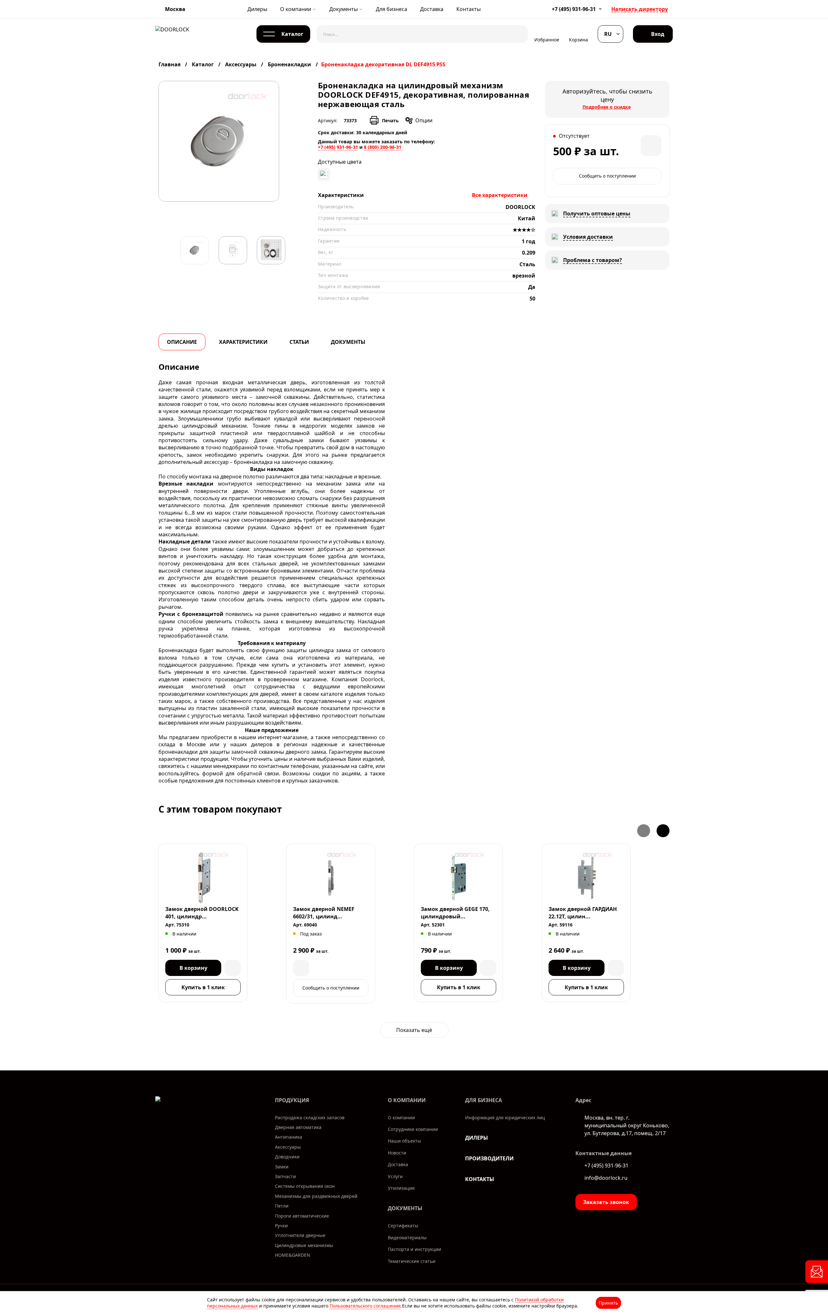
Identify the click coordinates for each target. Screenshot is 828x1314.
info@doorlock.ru (605, 1177)
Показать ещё (414, 1030)
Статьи (299, 341)
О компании (295, 9)
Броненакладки (289, 64)
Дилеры (257, 9)
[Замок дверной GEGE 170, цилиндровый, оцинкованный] (458, 877)
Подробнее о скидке (607, 107)
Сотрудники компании (413, 1129)
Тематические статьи (411, 1261)
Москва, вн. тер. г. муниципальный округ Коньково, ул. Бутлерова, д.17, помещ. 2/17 (626, 1125)
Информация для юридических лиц (505, 1117)
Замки (282, 1167)
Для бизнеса (391, 9)
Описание (182, 341)
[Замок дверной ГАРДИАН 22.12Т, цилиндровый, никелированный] (586, 877)
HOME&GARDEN (292, 1255)
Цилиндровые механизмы (304, 1245)
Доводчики (287, 1157)
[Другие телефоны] (600, 9)
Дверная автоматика (298, 1127)
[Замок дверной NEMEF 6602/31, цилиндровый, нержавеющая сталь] (330, 877)
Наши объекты (404, 1141)
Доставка (431, 9)
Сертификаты (403, 1225)
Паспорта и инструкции (414, 1249)
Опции (423, 120)
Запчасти (285, 1176)
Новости (397, 1153)
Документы (343, 9)
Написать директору (639, 9)
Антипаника (288, 1137)
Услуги (395, 1176)
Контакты (468, 9)
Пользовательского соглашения (365, 1306)
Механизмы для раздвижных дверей (316, 1196)
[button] (643, 830)
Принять (608, 1303)
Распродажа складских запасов (309, 1117)
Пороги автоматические (302, 1216)
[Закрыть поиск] (518, 34)
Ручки (281, 1225)
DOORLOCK (520, 207)
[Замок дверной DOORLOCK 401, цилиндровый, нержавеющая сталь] (203, 877)
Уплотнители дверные (300, 1235)
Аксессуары (241, 64)
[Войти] (653, 34)
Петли (282, 1206)
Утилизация (401, 1188)
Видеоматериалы (407, 1237)
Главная (170, 64)
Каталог (203, 64)
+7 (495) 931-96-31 (574, 9)
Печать (390, 120)
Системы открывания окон (305, 1186)
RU (608, 34)
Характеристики (243, 341)
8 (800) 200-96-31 (382, 147)
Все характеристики (500, 195)
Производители (489, 1158)
